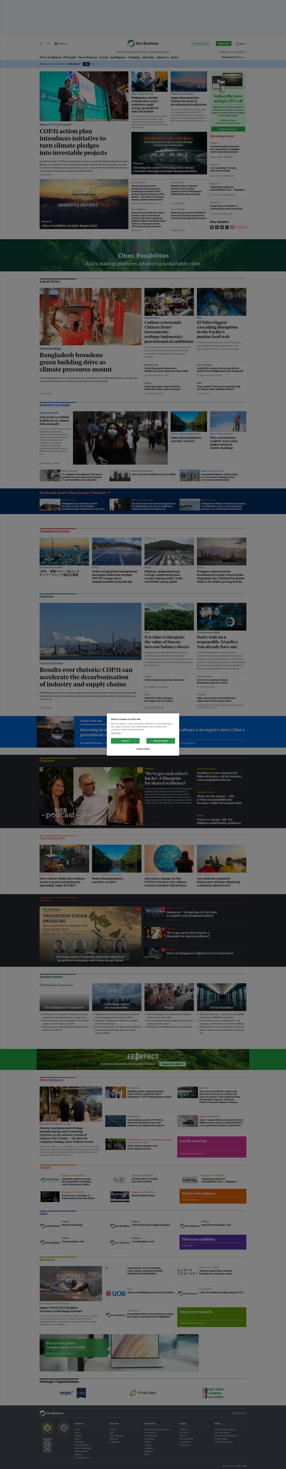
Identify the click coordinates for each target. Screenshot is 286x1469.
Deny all (125, 741)
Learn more (116, 733)
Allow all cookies (160, 741)
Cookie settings (143, 749)
